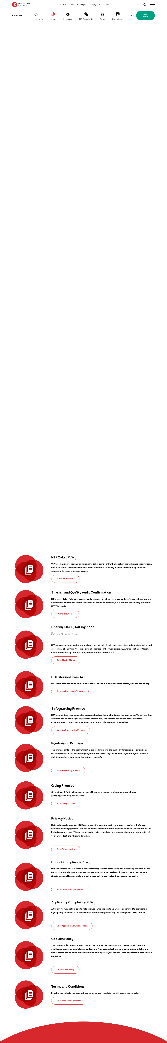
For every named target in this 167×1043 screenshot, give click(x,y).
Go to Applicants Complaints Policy (72, 926)
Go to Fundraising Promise (68, 770)
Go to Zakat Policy (65, 578)
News (102, 19)
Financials (67, 19)
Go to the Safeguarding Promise (71, 730)
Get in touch (117, 19)
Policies (53, 19)
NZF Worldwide (86, 19)
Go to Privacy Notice (66, 849)
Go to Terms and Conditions (69, 1000)
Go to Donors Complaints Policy (71, 889)
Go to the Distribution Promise (70, 691)
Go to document (65, 614)
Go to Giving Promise (66, 803)
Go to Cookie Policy (65, 969)
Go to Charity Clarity (66, 660)
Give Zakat (145, 15)
